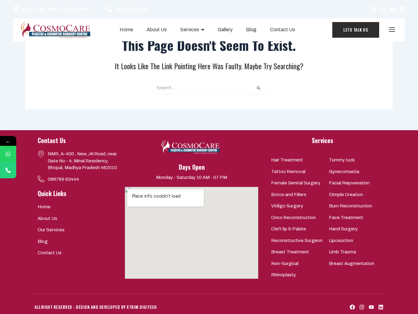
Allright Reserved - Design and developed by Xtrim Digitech (96, 307)
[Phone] (8, 170)
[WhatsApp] (8, 154)
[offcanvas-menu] (392, 30)
